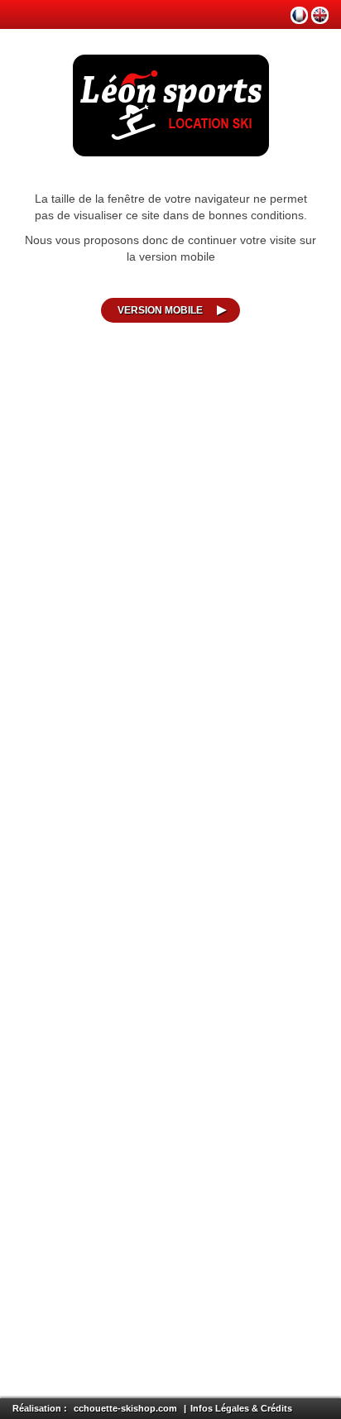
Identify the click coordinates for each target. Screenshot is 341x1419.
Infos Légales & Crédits (241, 1408)
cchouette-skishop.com (125, 1408)
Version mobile (160, 310)
